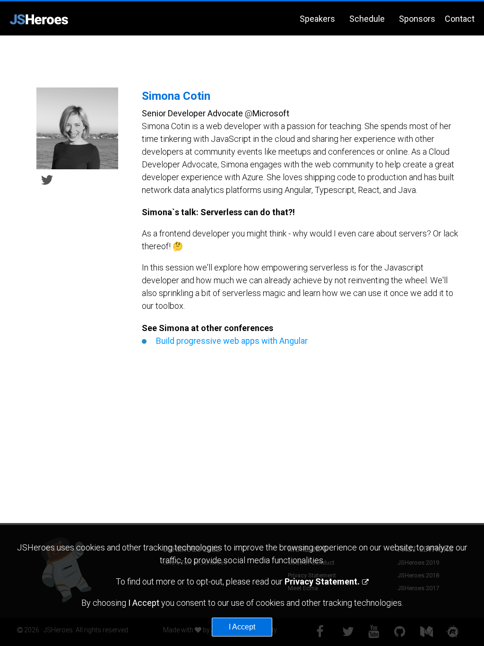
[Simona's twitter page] (47, 179)
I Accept (242, 627)
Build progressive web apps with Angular (232, 341)
